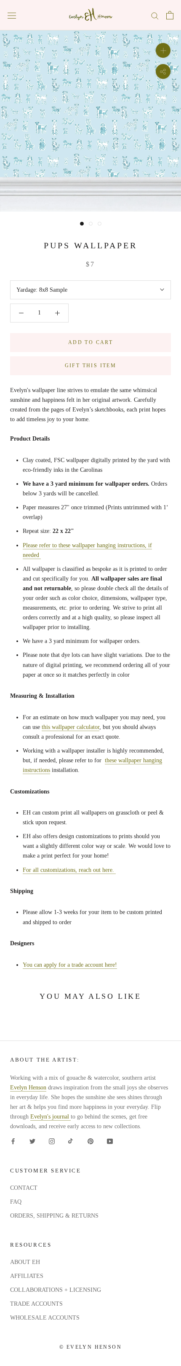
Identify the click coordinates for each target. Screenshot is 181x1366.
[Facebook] (13, 1141)
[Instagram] (52, 1141)
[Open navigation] (12, 15)
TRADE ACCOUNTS (36, 1304)
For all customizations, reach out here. (69, 870)
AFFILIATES (26, 1276)
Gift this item (91, 365)
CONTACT (23, 1188)
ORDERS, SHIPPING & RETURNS (54, 1216)
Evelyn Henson (28, 1087)
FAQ (15, 1202)
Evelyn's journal (50, 1116)
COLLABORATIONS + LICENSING (55, 1290)
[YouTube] (110, 1141)
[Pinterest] (90, 1141)
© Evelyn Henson (90, 1347)
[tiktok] (71, 1141)
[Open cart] (169, 15)
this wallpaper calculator (70, 727)
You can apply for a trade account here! (70, 965)
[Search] (155, 15)
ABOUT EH (25, 1262)
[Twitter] (32, 1141)
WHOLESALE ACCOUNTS (45, 1318)
